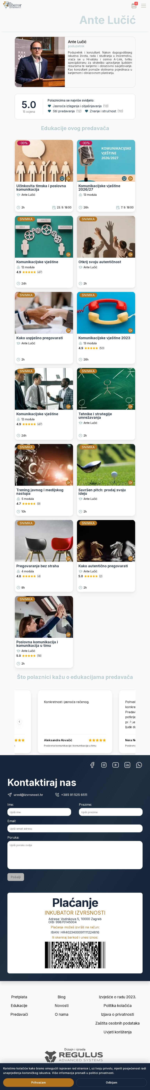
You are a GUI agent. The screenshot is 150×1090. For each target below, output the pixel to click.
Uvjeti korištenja (118, 1032)
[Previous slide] (19, 721)
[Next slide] (130, 721)
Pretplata (19, 997)
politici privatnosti (101, 1073)
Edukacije (19, 1006)
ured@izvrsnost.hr (28, 794)
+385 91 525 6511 (74, 794)
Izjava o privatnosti (117, 1014)
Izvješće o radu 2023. (117, 997)
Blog (61, 997)
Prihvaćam (38, 1082)
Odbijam (111, 1082)
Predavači (19, 1014)
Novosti (62, 1006)
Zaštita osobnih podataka (117, 1023)
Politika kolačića (118, 1006)
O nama (61, 1014)
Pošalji (16, 877)
